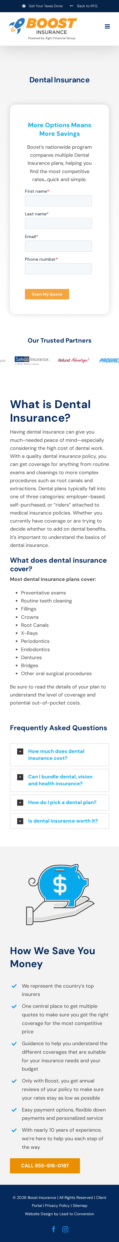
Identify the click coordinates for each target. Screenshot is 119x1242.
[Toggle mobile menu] (108, 26)
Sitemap (80, 1205)
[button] (59, 755)
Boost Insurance (42, 1197)
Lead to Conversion (77, 1213)
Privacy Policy (57, 1205)
